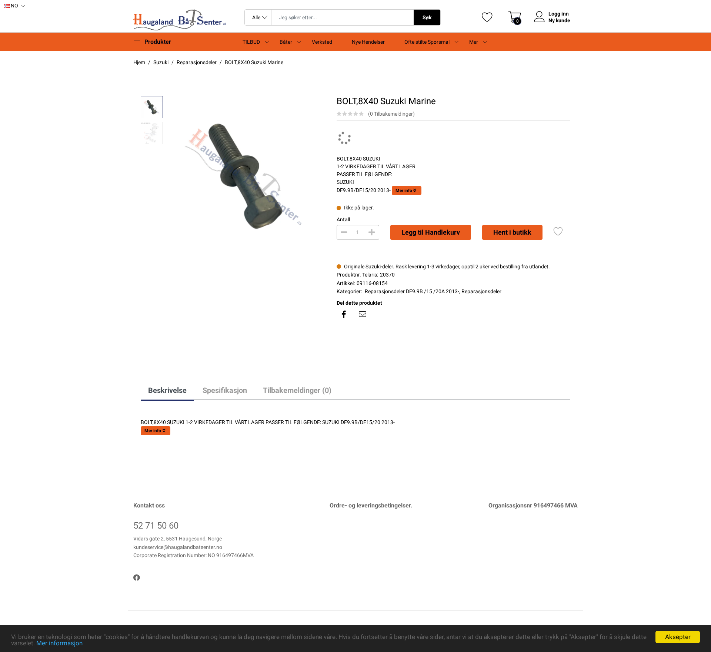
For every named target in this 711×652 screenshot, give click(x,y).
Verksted (322, 42)
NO (14, 6)
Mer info (403, 190)
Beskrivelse (167, 390)
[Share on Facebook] (344, 314)
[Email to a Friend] (362, 314)
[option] (246, 175)
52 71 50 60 (155, 525)
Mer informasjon (59, 643)
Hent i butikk (512, 232)
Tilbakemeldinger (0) (297, 390)
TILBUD (251, 42)
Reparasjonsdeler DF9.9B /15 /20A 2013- (412, 291)
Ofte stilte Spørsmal (427, 42)
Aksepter (678, 637)
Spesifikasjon (225, 390)
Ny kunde (559, 20)
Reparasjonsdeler (481, 291)
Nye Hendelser (368, 42)
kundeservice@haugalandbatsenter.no (177, 547)
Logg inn (558, 14)
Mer (473, 42)
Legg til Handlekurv (430, 232)
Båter (286, 42)
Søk (427, 17)
